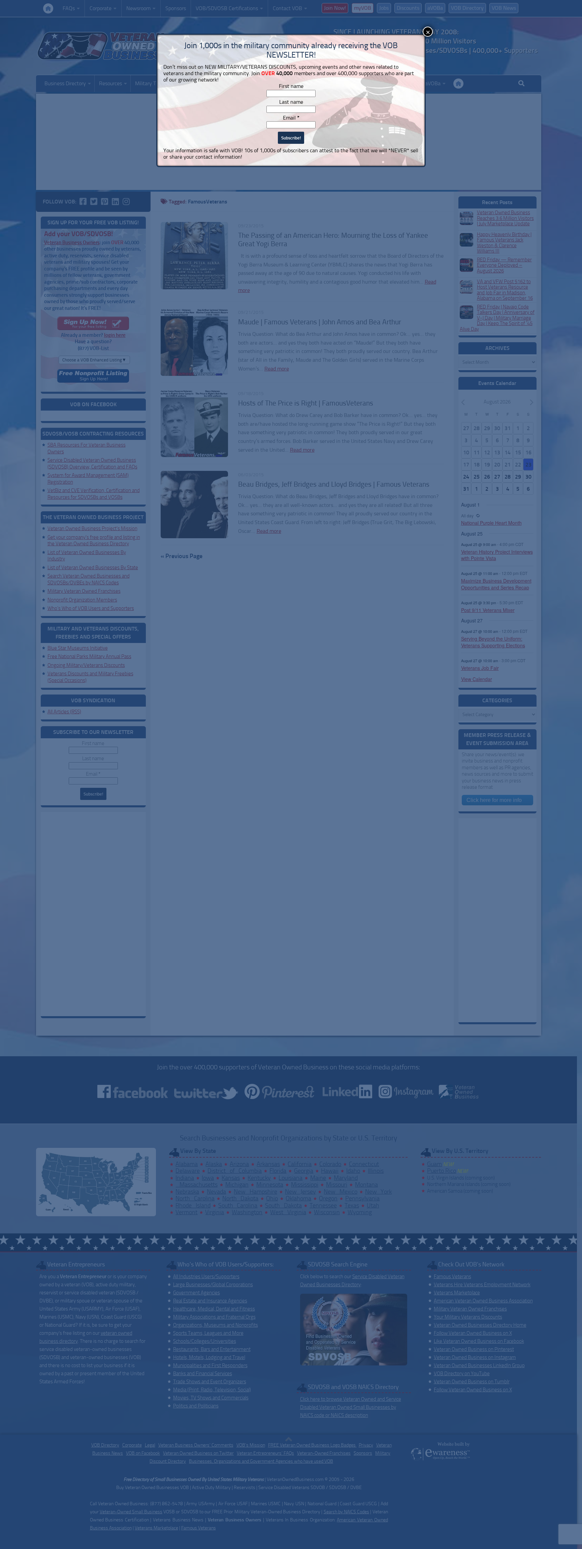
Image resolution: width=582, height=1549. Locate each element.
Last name (291, 102)
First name (291, 86)
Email (291, 118)
